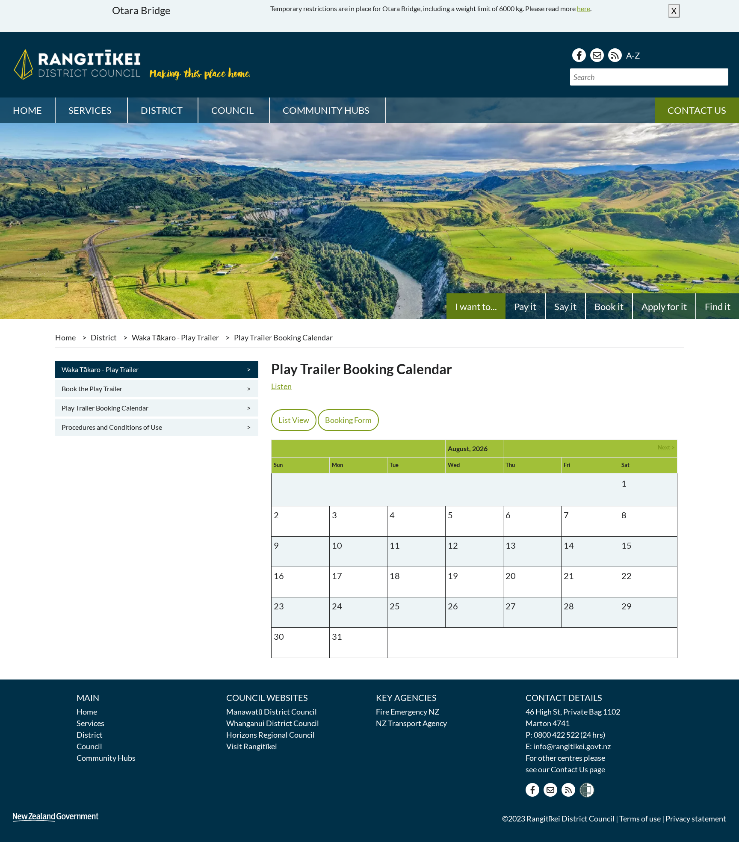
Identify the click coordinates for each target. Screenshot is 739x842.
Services (90, 723)
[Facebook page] (579, 55)
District (104, 337)
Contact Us (569, 769)
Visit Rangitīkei (251, 746)
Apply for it (664, 306)
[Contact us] (597, 55)
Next (664, 447)
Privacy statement (695, 818)
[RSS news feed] (615, 55)
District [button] (162, 110)
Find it (717, 306)
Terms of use (640, 818)
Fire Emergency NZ (407, 711)
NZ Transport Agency (411, 723)
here (583, 8)
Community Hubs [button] (326, 110)
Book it (609, 306)
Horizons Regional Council (270, 734)
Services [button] (90, 110)
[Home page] (75, 63)
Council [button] (232, 110)
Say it (565, 306)
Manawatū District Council (271, 711)
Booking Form (348, 420)
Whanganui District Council (272, 723)
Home (27, 110)
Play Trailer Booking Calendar (155, 408)
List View (293, 420)
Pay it (525, 306)
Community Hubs (106, 757)
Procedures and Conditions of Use (155, 427)
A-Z (633, 55)
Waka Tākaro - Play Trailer (175, 337)
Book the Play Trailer (155, 388)
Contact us (697, 110)
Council (89, 746)
